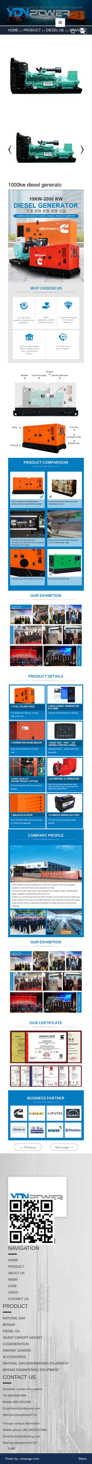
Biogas (9, 1324)
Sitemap (84, 1458)
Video (13, 1292)
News (13, 1279)
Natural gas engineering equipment (36, 1363)
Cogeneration (16, 1343)
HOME (13, 1260)
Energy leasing (17, 1350)
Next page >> (64, 1147)
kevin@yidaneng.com (25, 1408)
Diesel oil (11, 1331)
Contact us (18, 1298)
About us (16, 1273)
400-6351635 (22, 1402)
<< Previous (28, 1147)
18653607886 (16, 1395)
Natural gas (14, 1318)
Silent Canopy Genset (23, 1337)
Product (16, 1266)
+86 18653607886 (34, 1430)
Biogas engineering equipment (31, 1369)
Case (12, 1285)
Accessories (14, 1356)
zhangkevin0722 (26, 1414)
